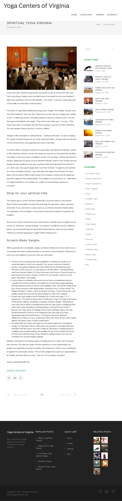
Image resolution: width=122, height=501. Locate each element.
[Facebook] (9, 378)
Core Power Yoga (92, 173)
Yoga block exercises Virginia (105, 154)
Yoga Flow (90, 229)
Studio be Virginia (45, 461)
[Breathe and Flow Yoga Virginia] (97, 463)
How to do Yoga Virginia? (102, 100)
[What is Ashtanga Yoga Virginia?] (104, 463)
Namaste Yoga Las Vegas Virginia (103, 78)
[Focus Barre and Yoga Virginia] (97, 455)
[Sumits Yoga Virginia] (104, 440)
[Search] (112, 49)
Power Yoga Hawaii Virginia (103, 132)
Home (74, 15)
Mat (87, 265)
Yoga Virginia (109, 24)
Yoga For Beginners (93, 184)
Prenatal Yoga (91, 259)
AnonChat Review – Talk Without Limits (103, 67)
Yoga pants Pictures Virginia (104, 121)
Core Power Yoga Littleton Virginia (44, 455)
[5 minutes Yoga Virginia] (97, 448)
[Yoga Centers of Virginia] (36, 4)
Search (113, 15)
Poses (88, 194)
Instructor (89, 239)
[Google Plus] (21, 378)
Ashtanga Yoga (91, 249)
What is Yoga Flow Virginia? (44, 439)
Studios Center (91, 244)
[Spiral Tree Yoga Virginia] (97, 440)
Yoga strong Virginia (104, 110)
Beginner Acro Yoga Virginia (44, 447)
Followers (89, 204)
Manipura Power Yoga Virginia (45, 468)
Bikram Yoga (91, 254)
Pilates (88, 219)
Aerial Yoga (90, 209)
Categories (86, 15)
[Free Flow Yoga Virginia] (104, 455)
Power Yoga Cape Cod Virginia (104, 89)
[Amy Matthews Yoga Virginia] (97, 471)
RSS (69, 454)
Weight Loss (90, 214)
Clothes (89, 234)
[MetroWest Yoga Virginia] (104, 448)
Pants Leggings (92, 189)
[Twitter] (15, 378)
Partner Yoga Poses (93, 178)
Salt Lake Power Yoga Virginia (105, 143)
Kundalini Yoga (91, 199)
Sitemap (100, 15)
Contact (70, 443)
